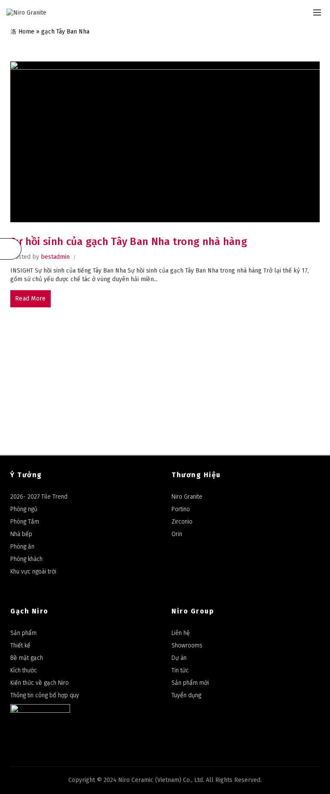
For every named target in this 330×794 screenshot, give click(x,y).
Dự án (178, 658)
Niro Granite (186, 496)
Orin (176, 534)
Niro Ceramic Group (232, 359)
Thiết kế (20, 645)
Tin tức (180, 670)
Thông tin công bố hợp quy (44, 695)
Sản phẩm (23, 633)
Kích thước (23, 670)
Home (26, 31)
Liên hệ (180, 633)
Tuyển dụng (186, 695)
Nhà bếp (21, 534)
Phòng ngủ (23, 509)
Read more (30, 298)
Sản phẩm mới (190, 683)
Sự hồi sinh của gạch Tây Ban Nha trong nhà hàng (128, 242)
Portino (180, 509)
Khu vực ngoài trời (33, 571)
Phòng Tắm (24, 521)
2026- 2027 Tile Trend (38, 496)
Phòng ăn (22, 546)
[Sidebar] (10, 249)
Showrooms (186, 645)
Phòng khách (26, 559)
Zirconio (181, 521)
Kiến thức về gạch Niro (39, 683)
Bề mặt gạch (26, 658)
